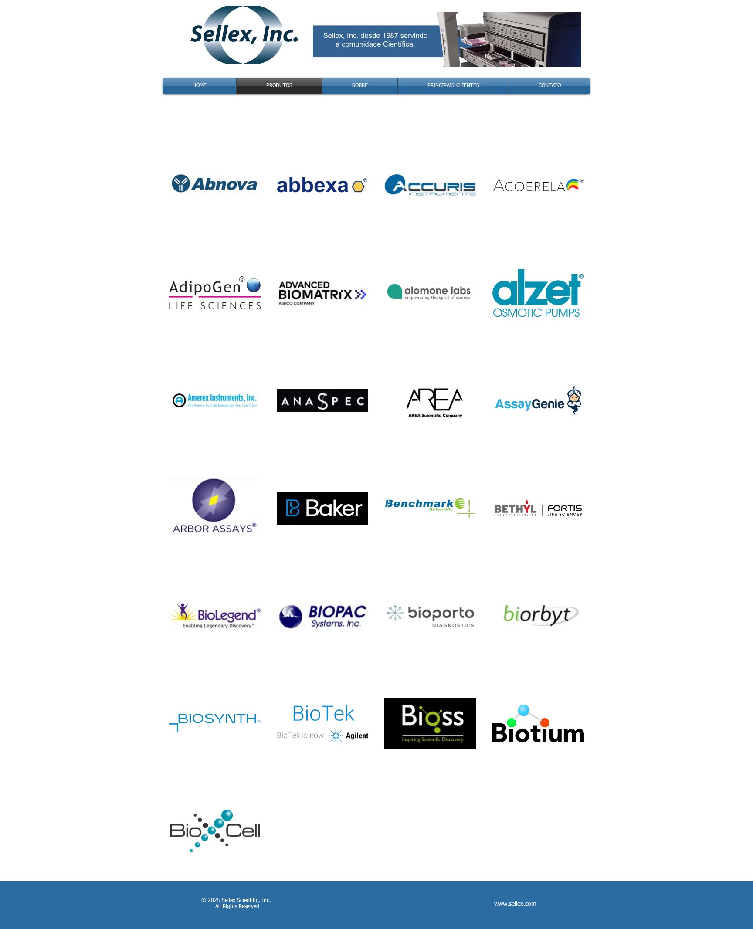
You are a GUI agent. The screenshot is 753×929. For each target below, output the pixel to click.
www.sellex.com (515, 904)
